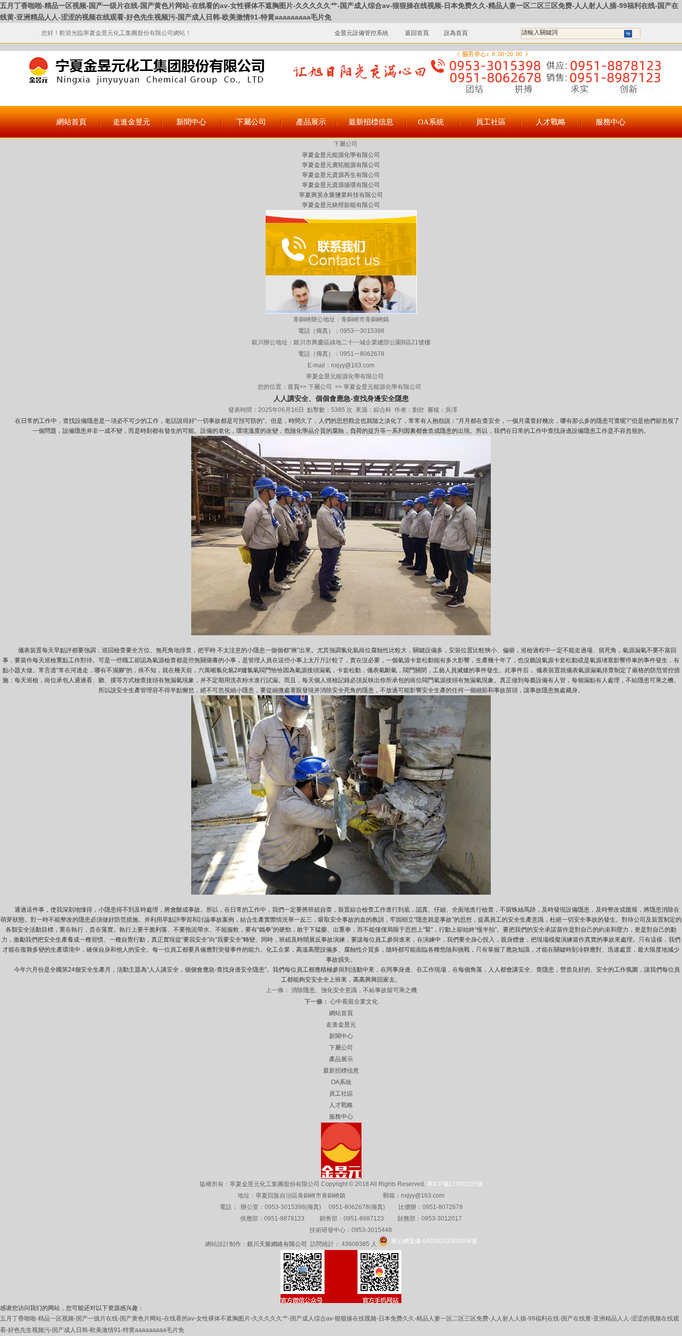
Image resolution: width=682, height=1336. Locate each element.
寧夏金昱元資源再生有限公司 (341, 174)
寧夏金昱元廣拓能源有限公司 (341, 164)
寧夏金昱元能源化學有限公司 (341, 154)
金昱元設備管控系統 (361, 32)
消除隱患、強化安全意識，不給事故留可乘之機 (353, 990)
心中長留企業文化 (353, 1001)
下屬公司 (251, 122)
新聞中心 (191, 122)
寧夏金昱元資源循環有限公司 (341, 184)
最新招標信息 (370, 122)
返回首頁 (411, 32)
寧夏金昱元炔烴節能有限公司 (341, 204)
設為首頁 (456, 32)
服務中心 (611, 122)
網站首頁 (71, 122)
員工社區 (491, 122)
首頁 (294, 386)
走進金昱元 (131, 122)
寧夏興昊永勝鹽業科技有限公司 (341, 194)
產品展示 (311, 122)
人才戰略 (551, 122)
